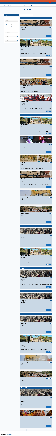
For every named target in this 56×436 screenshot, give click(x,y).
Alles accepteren (9, 434)
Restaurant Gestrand (39, 5)
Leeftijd (6, 22)
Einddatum (6, 38)
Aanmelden (49, 36)
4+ (6, 24)
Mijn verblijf (30, 5)
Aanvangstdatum (7, 34)
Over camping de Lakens (46, 5)
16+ (6, 26)
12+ (13, 24)
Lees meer (46, 53)
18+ (13, 26)
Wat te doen (34, 5)
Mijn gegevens (26, 5)
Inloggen (21, 5)
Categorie (6, 30)
